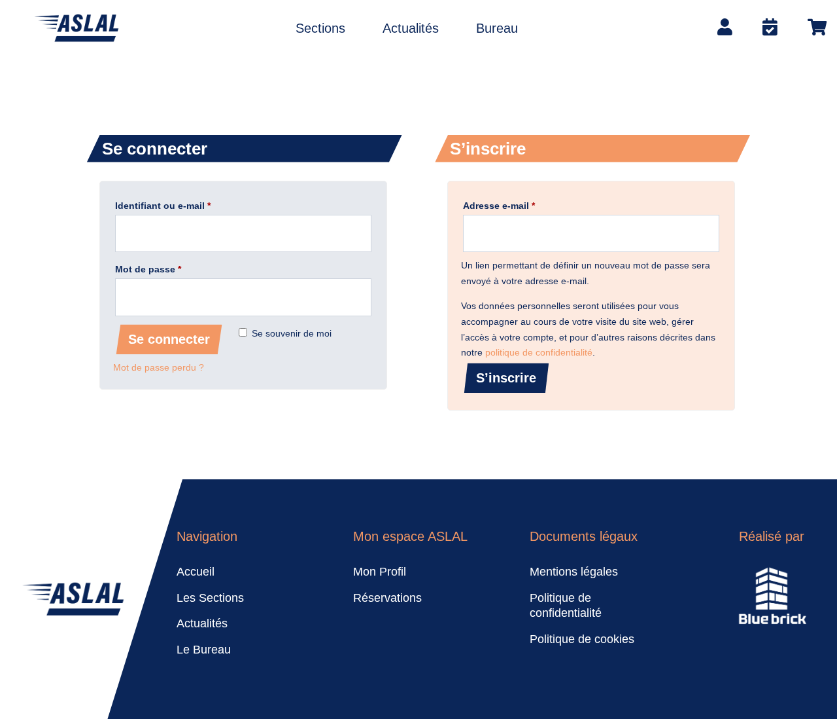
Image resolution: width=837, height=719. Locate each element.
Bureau (497, 29)
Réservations (387, 597)
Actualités (411, 29)
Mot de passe (172, 268)
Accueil (195, 571)
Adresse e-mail (523, 205)
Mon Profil (379, 571)
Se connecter (169, 339)
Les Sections (210, 597)
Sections (320, 29)
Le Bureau (204, 649)
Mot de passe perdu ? (158, 367)
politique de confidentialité (538, 352)
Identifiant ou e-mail (187, 205)
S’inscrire (506, 378)
